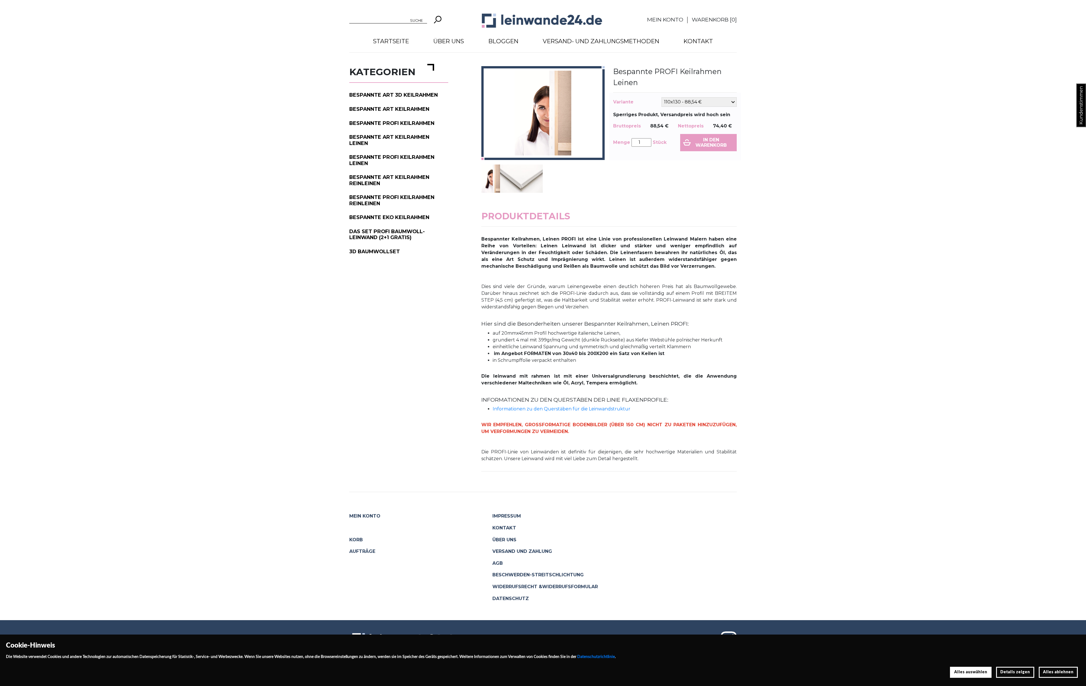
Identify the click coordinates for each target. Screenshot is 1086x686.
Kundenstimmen (1081, 105)
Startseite (391, 41)
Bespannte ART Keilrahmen (389, 109)
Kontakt (698, 41)
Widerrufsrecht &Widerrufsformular (545, 586)
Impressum (506, 516)
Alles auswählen (970, 672)
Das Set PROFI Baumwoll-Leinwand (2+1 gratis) (387, 234)
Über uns (448, 41)
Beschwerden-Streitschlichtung (538, 574)
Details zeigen (1015, 672)
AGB (497, 563)
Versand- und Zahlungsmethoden (601, 41)
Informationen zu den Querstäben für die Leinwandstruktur (561, 409)
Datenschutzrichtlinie (596, 657)
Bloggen (503, 41)
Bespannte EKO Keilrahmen (389, 217)
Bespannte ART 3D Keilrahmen (393, 95)
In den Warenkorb (711, 142)
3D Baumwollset (374, 251)
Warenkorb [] (714, 19)
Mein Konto (665, 19)
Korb (356, 539)
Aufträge (362, 551)
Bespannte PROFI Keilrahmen (391, 123)
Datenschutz (510, 598)
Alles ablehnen (1058, 672)
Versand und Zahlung (522, 551)
